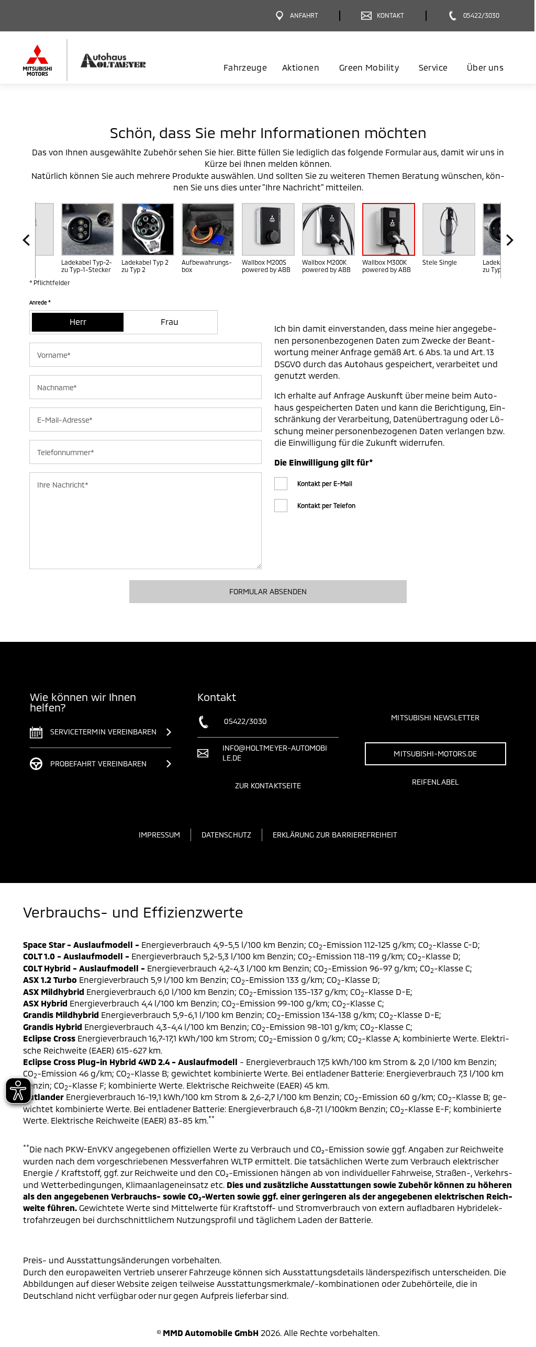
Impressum (159, 834)
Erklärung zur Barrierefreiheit (335, 834)
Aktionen (300, 67)
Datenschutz (226, 834)
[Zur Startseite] (102, 60)
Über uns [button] (485, 67)
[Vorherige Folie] (29, 240)
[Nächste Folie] (506, 240)
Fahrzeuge (245, 67)
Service (433, 67)
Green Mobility (369, 67)
